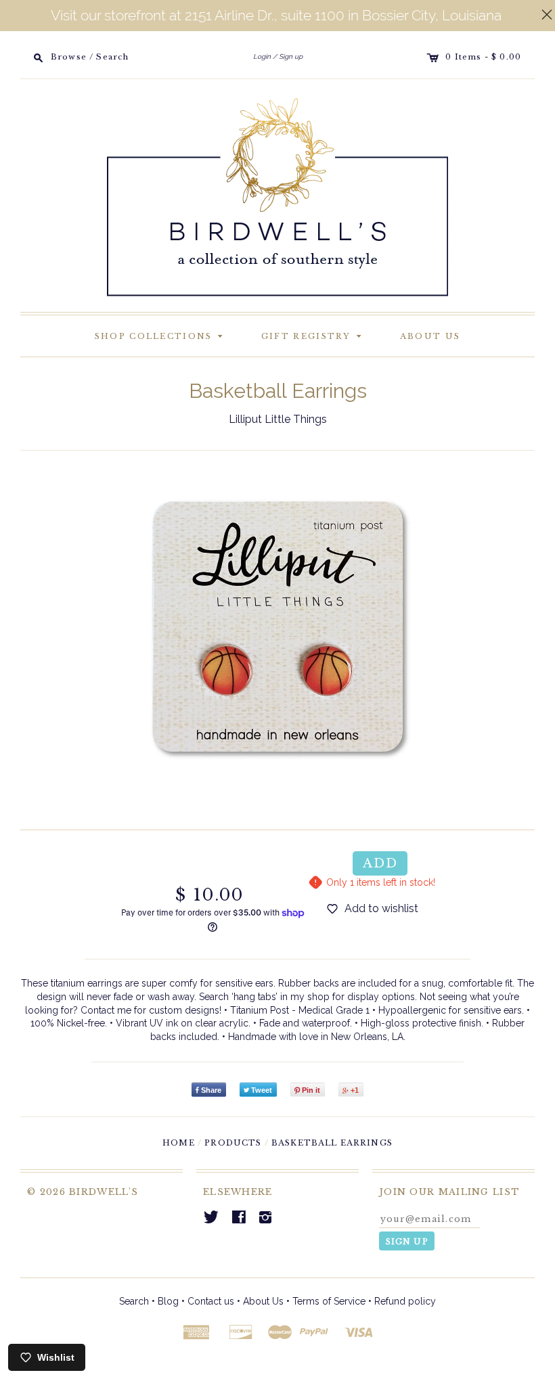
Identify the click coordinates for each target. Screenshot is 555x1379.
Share (211, 1090)
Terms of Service (328, 1301)
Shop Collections (161, 335)
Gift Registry (313, 335)
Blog (168, 1301)
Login (262, 56)
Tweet (261, 1090)
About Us (430, 336)
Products (232, 1143)
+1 (355, 1090)
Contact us (210, 1301)
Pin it (311, 1090)
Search (134, 1301)
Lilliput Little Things (278, 419)
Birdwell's (103, 1192)
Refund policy (405, 1301)
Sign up (291, 56)
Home (178, 1143)
